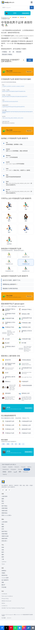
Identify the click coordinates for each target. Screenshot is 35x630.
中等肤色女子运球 (8, 433)
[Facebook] (3, 490)
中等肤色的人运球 (8, 425)
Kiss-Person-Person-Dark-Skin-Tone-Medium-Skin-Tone (8, 398)
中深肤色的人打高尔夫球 (8, 323)
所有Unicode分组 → (6, 515)
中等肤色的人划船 (25, 323)
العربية (15, 472)
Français (23, 467)
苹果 (3, 547)
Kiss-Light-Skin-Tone (25, 377)
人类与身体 (4, 522)
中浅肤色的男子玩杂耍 (25, 318)
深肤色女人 (6, 381)
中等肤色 (4, 52)
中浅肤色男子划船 (8, 318)
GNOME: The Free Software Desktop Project (13, 608)
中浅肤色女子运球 (25, 433)
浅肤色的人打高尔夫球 (25, 331)
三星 (3, 559)
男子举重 (22, 343)
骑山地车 (6, 343)
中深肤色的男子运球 (25, 421)
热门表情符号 (5, 580)
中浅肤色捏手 (23, 381)
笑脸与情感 (4, 508)
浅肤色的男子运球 (25, 429)
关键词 (3, 573)
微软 (3, 554)
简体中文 (26, 469)
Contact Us (4, 605)
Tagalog (5, 474)
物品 (3, 501)
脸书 (3, 552)
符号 (3, 503)
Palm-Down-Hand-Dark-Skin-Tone (8, 368)
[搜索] (32, 7)
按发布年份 (4, 575)
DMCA (3, 603)
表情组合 (4, 570)
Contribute (4, 593)
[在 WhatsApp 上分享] (15, 628)
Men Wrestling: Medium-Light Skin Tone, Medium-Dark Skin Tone (25, 349)
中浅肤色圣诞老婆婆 (25, 385)
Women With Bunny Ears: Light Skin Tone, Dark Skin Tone (9, 387)
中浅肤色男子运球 (8, 421)
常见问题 (4, 587)
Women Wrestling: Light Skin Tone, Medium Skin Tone (8, 333)
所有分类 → (4, 541)
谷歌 (3, 550)
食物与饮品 (4, 513)
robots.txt (9, 618)
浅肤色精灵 (6, 393)
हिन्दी (20, 472)
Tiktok (3, 564)
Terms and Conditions (7, 596)
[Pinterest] (9, 490)
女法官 (5, 373)
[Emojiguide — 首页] (3, 481)
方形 (3, 444)
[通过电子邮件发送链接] (33, 628)
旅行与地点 (4, 506)
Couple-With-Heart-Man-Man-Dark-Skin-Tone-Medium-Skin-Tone (25, 398)
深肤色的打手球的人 (25, 309)
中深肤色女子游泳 (8, 327)
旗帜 (3, 498)
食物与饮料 (4, 538)
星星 (8, 444)
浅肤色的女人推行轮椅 (8, 377)
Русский (20, 469)
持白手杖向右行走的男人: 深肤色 (8, 364)
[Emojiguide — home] (8, 2)
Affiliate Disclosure (6, 601)
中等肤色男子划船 (25, 339)
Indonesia (25, 472)
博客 (3, 582)
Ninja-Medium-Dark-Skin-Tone (25, 373)
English (4, 467)
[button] (17, 86)
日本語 (4, 472)
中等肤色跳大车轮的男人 (8, 314)
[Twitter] (6, 490)
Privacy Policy (5, 598)
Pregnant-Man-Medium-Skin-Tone (25, 364)
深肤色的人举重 (24, 314)
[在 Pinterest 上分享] (11, 628)
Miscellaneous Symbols (8, 123)
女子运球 (6, 339)
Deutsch (17, 467)
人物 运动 (22, 17)
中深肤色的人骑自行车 (8, 347)
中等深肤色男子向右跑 (25, 368)
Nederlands (6, 469)
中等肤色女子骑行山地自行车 (8, 309)
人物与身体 (14, 17)
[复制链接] (28, 628)
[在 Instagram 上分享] (24, 628)
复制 (29, 60)
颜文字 (3, 585)
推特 (3, 557)
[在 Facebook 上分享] (2, 628)
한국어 (10, 472)
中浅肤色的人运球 (25, 425)
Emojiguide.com (5, 17)
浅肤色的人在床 (24, 393)
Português (13, 469)
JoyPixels (4, 561)
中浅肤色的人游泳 (25, 327)
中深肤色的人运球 (8, 429)
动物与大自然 (5, 536)
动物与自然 (4, 510)
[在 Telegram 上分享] (20, 628)
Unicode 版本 (5, 577)
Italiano (29, 467)
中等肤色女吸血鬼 (25, 360)
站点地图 (4, 618)
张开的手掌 (6, 360)
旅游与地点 (4, 531)
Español (10, 467)
